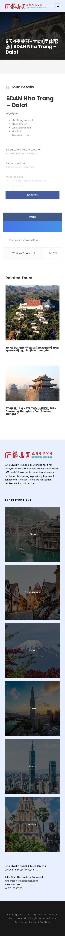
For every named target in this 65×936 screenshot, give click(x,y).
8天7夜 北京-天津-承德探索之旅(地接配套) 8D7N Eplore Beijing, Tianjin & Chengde (32, 349)
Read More (32, 195)
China (33, 534)
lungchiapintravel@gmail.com (21, 880)
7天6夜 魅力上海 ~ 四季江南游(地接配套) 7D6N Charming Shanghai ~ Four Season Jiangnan (31, 411)
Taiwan (32, 766)
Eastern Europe (32, 592)
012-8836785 (15, 888)
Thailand (32, 824)
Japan (32, 650)
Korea (33, 708)
